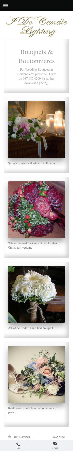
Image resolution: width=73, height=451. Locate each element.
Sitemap (25, 437)
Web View (59, 437)
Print (15, 437)
